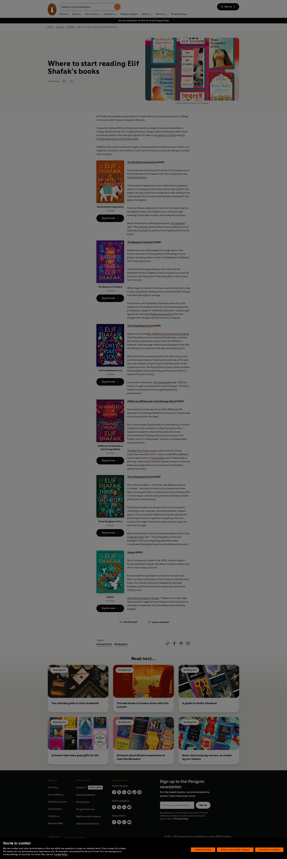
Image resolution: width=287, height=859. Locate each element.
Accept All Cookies (269, 850)
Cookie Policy (60, 854)
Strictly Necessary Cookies (235, 850)
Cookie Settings (203, 850)
